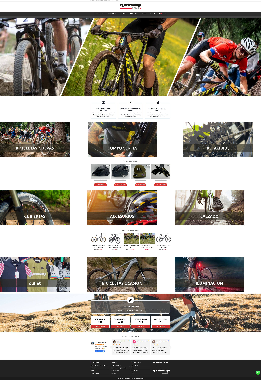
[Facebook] (154, 366)
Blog (132, 373)
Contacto (116, 0)
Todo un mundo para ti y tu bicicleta (96, 0)
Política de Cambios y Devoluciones (119, 368)
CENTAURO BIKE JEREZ (101, 342)
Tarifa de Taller (135, 370)
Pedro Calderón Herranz (142, 341)
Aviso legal (113, 373)
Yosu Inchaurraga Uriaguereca (162, 341)
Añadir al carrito (140, 184)
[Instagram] (158, 366)
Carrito (92, 370)
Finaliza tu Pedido (95, 373)
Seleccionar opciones (100, 184)
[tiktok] (162, 366)
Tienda (112, 0)
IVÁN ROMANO (121, 341)
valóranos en (99, 351)
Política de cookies (115, 370)
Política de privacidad (116, 365)
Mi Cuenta (93, 368)
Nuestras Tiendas (107, 0)
